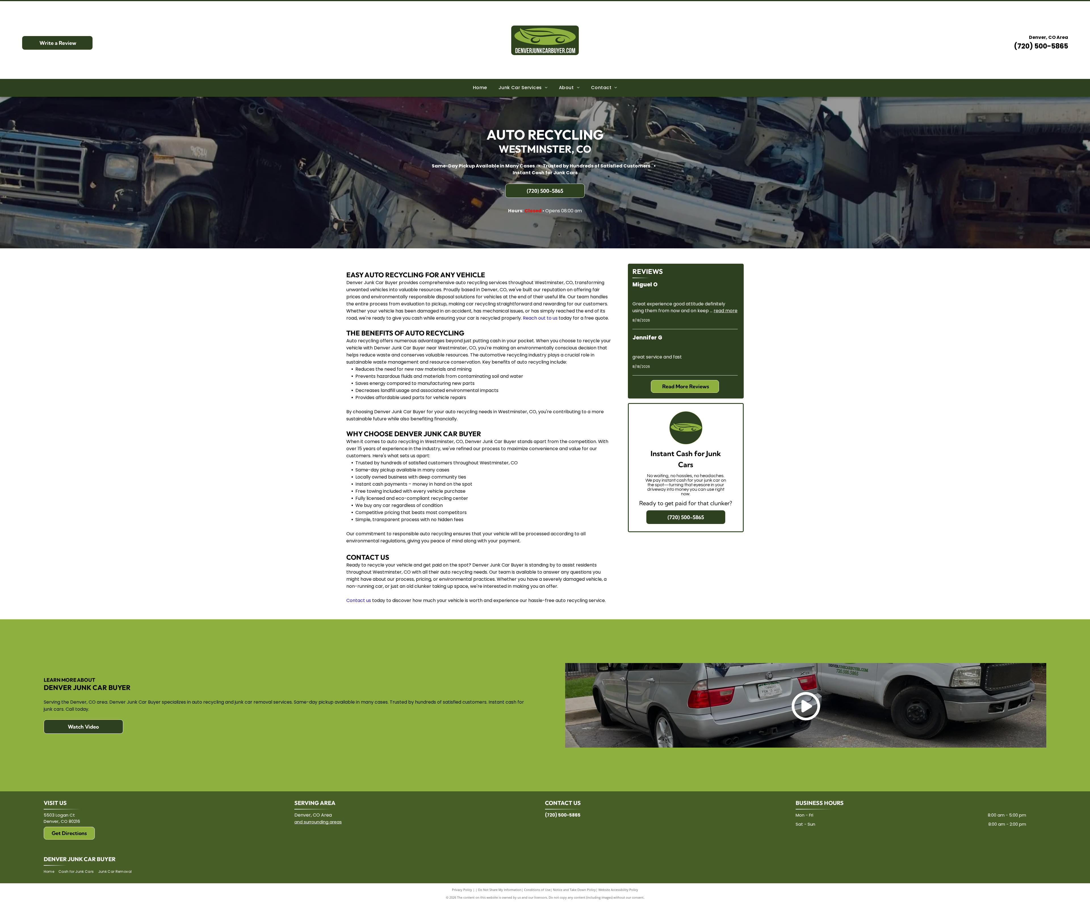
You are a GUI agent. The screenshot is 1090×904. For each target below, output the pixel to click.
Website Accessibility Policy (618, 890)
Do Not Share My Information (499, 890)
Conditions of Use (537, 890)
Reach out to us (540, 318)
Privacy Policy (462, 890)
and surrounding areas (318, 822)
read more (725, 310)
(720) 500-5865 (1041, 46)
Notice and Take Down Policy (574, 890)
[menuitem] (480, 88)
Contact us (358, 600)
